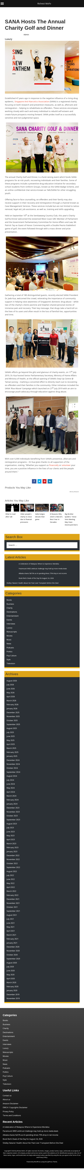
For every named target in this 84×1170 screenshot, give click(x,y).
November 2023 (13, 812)
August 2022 (12, 871)
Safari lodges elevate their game (40, 516)
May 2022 (10, 883)
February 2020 (12, 986)
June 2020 (11, 970)
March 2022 (11, 891)
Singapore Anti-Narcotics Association (32, 101)
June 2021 (11, 923)
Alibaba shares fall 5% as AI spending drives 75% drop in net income (30, 1135)
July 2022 (10, 875)
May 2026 (10, 692)
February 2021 (12, 939)
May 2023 (10, 835)
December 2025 (13, 712)
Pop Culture (11, 655)
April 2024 (11, 792)
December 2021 (13, 899)
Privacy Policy (8, 1111)
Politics (9, 651)
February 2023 (12, 847)
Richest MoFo (44, 3)
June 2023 (11, 831)
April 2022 (11, 887)
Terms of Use (76, 1155)
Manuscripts (12, 632)
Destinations (12, 612)
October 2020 (12, 955)
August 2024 (12, 776)
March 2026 (11, 700)
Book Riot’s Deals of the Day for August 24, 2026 (23, 1139)
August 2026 (12, 681)
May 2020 (10, 974)
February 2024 (12, 800)
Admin (26, 34)
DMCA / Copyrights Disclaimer (15, 1107)
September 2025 (13, 724)
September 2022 (13, 867)
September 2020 (13, 959)
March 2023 (11, 843)
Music (9, 639)
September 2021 (13, 911)
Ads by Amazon (74, 491)
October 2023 (12, 816)
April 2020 (11, 978)
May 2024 (10, 788)
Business (10, 604)
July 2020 (10, 966)
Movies (9, 636)
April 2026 (11, 696)
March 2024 (11, 796)
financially (54, 465)
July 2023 (10, 827)
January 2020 (12, 990)
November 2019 (13, 998)
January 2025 (12, 756)
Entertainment (12, 616)
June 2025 (11, 736)
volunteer (66, 465)
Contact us (7, 1095)
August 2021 (12, 915)
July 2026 (10, 684)
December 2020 (13, 947)
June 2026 (11, 688)
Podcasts (10, 647)
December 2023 (13, 808)
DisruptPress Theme (51, 1162)
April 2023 (11, 839)
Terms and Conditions (12, 1115)
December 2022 (13, 855)
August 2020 (12, 963)
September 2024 (13, 772)
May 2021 (10, 927)
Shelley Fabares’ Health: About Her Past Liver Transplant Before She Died (33, 1143)
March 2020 (11, 982)
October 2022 (12, 863)
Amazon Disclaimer (10, 1103)
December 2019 (13, 994)
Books (9, 600)
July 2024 (10, 780)
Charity (9, 608)
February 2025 (12, 752)
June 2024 (11, 784)
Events (9, 620)
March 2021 (11, 935)
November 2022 (13, 859)
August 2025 (12, 728)
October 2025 (12, 720)
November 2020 (13, 951)
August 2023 (12, 823)
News (9, 643)
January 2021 (12, 943)
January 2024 (12, 804)
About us (6, 1099)
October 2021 (12, 907)
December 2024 (13, 760)
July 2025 (10, 732)
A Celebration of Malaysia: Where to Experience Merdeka (26, 1127)
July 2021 (10, 919)
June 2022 (11, 879)
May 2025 (10, 740)
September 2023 (13, 819)
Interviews (11, 624)
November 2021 (13, 903)
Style (8, 659)
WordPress (37, 1162)
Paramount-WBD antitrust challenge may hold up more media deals (30, 1131)
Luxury (8, 39)
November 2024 (13, 764)
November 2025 (13, 716)
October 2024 (12, 768)
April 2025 (11, 744)
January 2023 (12, 851)
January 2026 (12, 708)
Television (11, 663)
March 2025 (11, 748)
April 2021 (11, 931)
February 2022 (12, 895)
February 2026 (12, 704)
